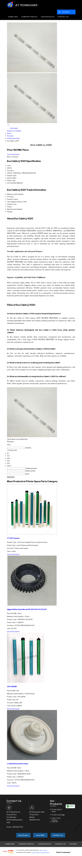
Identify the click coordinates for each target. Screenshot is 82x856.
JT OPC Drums (13, 538)
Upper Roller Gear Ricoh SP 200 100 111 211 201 (27, 609)
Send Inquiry (14, 128)
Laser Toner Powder (56, 819)
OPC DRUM (12, 686)
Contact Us (63, 17)
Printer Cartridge (58, 815)
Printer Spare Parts (13, 138)
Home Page (13, 17)
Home (9, 133)
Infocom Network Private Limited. (40, 852)
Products (10, 136)
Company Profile (29, 17)
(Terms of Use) (43, 850)
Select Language (63, 852)
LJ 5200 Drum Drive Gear (17, 764)
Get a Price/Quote (13, 154)
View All (55, 822)
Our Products (47, 17)
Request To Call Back (14, 131)
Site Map (73, 844)
